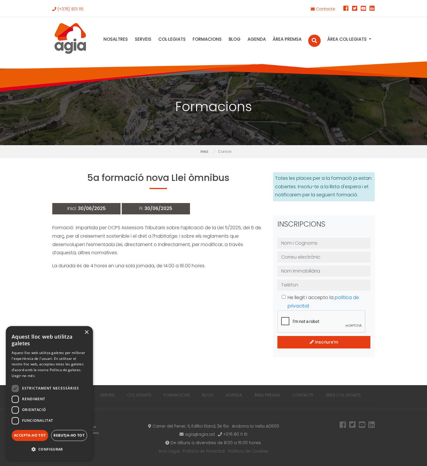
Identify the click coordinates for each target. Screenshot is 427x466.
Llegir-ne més (23, 375)
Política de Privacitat (204, 451)
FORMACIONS (207, 39)
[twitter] (354, 9)
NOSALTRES (115, 39)
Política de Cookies (248, 451)
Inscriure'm (326, 342)
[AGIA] (70, 39)
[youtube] (363, 9)
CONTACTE (302, 395)
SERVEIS (143, 39)
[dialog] (49, 393)
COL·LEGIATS (172, 39)
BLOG (235, 39)
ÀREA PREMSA (287, 39)
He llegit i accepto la (323, 301)
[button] (49, 449)
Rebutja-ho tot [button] (69, 435)
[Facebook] (346, 9)
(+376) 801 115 (70, 9)
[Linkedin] (372, 9)
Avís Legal (169, 451)
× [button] (86, 332)
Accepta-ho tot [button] (30, 435)
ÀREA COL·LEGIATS (347, 39)
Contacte (325, 9)
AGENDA (256, 39)
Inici (204, 151)
